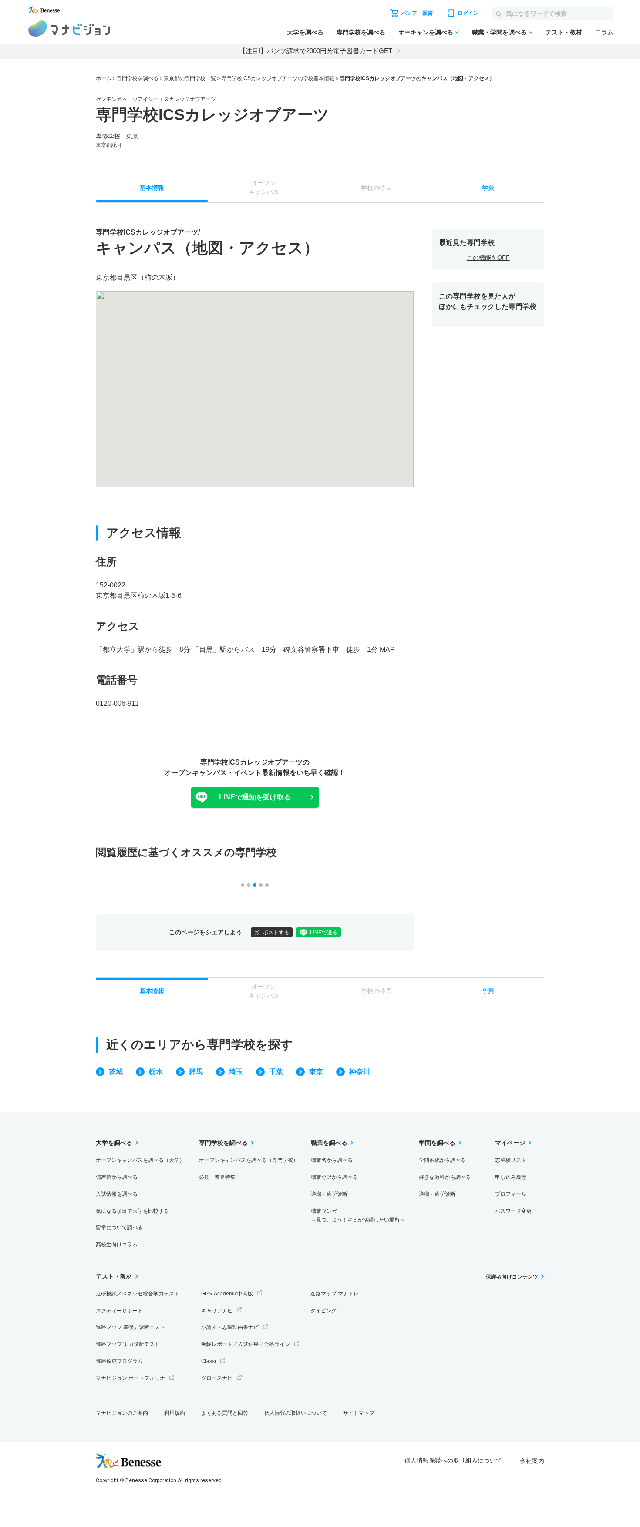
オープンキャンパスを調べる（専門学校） (248, 1160)
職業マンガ (358, 1215)
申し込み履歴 (510, 1177)
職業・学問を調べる (499, 32)
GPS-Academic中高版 (227, 1294)
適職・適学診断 (329, 1194)
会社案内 (532, 1460)
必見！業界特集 (217, 1177)
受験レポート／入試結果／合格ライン (245, 1344)
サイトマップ (358, 1413)
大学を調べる (305, 32)
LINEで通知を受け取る (255, 797)
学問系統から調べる (442, 1160)
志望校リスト (510, 1160)
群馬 (196, 1071)
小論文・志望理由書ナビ (230, 1327)
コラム (604, 32)
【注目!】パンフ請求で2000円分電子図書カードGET (315, 50)
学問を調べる (437, 1142)
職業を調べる (329, 1142)
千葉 (276, 1071)
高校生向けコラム (117, 1245)
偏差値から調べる (117, 1177)
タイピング (323, 1311)
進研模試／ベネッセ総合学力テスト (137, 1294)
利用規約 (174, 1413)
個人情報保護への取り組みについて (453, 1460)
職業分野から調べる (334, 1177)
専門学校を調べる (361, 32)
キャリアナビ (216, 1311)
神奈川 (359, 1071)
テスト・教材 (564, 32)
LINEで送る (323, 933)
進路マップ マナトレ (334, 1294)
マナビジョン (69, 28)
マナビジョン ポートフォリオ (130, 1378)
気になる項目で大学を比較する (132, 1211)
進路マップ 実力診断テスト (128, 1344)
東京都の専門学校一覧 (190, 78)
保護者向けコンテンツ (512, 1277)
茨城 (116, 1071)
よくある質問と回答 (224, 1413)
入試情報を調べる (117, 1194)
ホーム (103, 78)
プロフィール (510, 1194)
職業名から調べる (332, 1160)
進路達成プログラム (119, 1361)
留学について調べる (119, 1228)
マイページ (510, 1142)
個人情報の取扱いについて (295, 1413)
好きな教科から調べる (445, 1177)
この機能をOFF (488, 257)
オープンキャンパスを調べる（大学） (140, 1160)
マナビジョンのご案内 (122, 1413)
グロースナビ (216, 1378)
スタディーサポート (119, 1311)
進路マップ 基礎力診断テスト (130, 1327)
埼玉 (236, 1071)
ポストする (276, 933)
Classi (208, 1361)
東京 (316, 1071)
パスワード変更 (513, 1211)
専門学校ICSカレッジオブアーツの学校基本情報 (277, 78)
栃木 (156, 1071)
